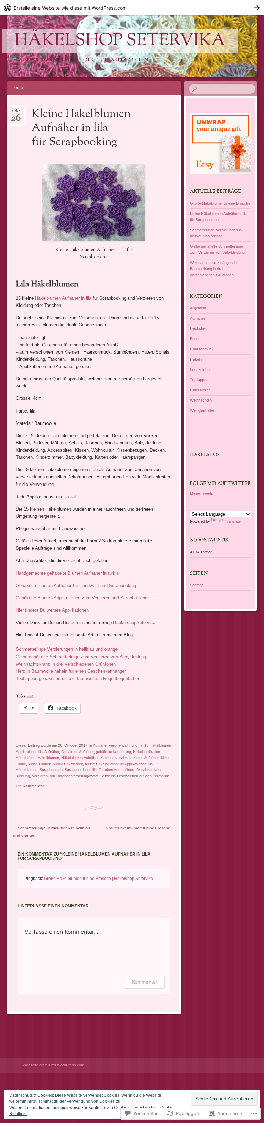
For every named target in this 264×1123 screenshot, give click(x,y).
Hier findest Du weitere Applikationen (52, 610)
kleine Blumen (39, 764)
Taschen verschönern (117, 770)
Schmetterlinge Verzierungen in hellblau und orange (67, 649)
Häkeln (196, 359)
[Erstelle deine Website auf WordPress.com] (132, 7)
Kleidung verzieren (115, 758)
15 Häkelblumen (157, 745)
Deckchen (198, 328)
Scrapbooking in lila (81, 770)
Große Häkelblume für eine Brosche (140, 828)
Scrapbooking (51, 770)
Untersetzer (200, 390)
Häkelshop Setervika (120, 41)
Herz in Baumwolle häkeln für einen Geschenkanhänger (71, 671)
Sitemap (197, 585)
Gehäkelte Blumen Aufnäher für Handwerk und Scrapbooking (76, 585)
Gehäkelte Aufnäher (77, 752)
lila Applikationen (133, 764)
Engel (194, 339)
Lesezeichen (200, 370)
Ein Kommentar (30, 786)
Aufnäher (100, 745)
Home (17, 87)
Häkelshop (205, 455)
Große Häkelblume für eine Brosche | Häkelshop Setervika (98, 878)
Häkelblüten (25, 758)
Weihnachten (201, 400)
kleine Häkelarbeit (68, 764)
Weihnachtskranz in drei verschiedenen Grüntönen (66, 664)
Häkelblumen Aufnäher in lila (63, 298)
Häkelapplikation (146, 752)
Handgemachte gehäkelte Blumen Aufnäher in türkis (67, 573)
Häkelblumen (48, 758)
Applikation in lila (29, 752)
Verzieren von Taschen (51, 776)
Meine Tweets (201, 493)
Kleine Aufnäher (146, 758)
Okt (16, 113)
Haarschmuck (202, 349)
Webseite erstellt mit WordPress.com (53, 1065)
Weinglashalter (202, 410)
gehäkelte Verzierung (113, 752)
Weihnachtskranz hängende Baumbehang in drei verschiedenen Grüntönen (213, 269)
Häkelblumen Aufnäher (79, 758)
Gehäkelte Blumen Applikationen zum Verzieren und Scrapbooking (81, 597)
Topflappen (199, 380)
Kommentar (144, 982)
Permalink (161, 776)
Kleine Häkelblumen (101, 764)
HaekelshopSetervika (134, 622)
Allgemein (198, 308)
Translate (233, 521)
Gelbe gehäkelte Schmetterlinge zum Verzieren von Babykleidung (81, 656)
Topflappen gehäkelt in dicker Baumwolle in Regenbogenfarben (78, 678)
